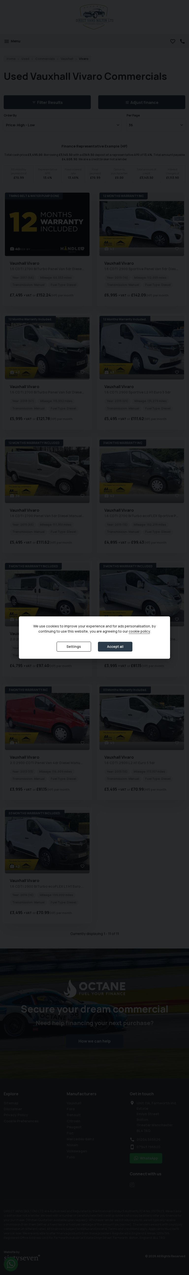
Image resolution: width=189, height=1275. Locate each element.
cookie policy (139, 631)
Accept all (115, 646)
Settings (73, 646)
